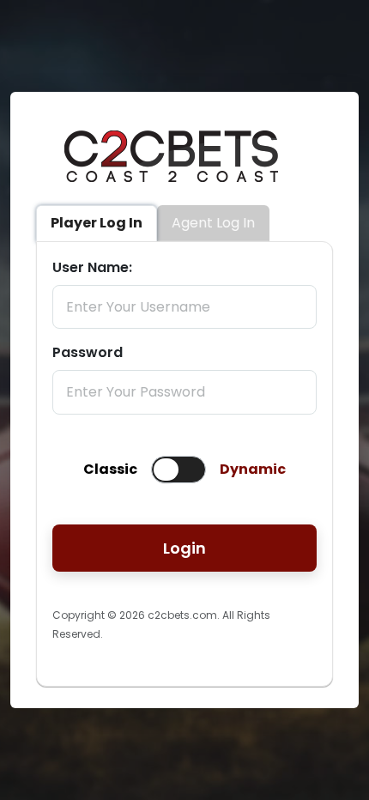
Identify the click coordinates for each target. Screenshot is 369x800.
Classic (110, 469)
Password (87, 352)
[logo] (171, 194)
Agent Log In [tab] (213, 223)
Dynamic (253, 469)
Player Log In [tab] (96, 223)
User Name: (92, 267)
